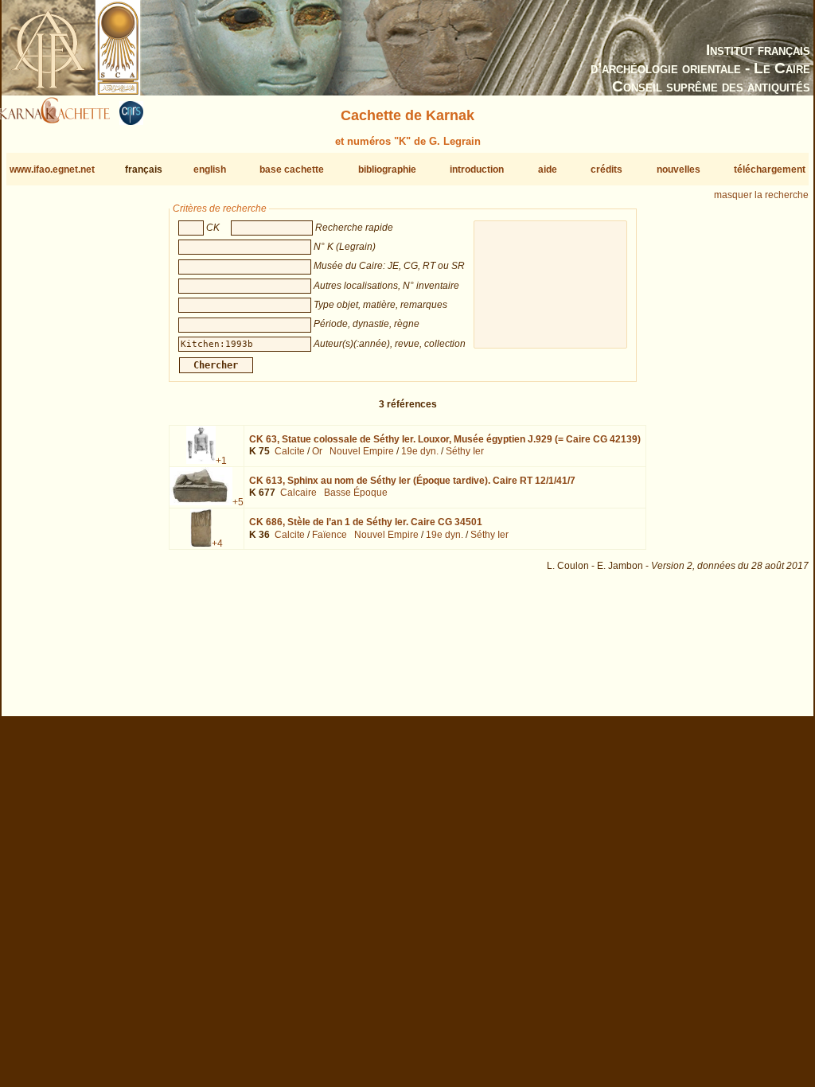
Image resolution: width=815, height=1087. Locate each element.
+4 (217, 543)
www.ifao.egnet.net (52, 169)
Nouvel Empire (362, 451)
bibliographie (387, 169)
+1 (221, 460)
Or (317, 451)
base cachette (291, 169)
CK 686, (365, 522)
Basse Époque (356, 492)
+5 (238, 502)
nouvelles (678, 169)
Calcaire (298, 492)
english (209, 169)
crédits (606, 169)
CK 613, (412, 480)
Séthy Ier (465, 451)
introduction (477, 169)
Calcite (290, 451)
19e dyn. (420, 451)
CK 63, (445, 439)
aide (547, 169)
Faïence (329, 534)
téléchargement (769, 169)
